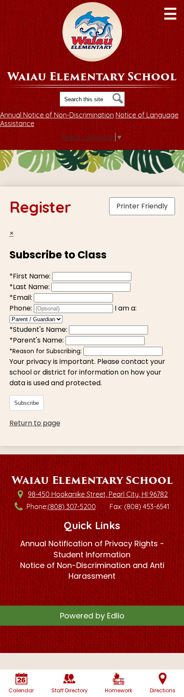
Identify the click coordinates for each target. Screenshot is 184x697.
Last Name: (30, 287)
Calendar (21, 690)
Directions (162, 690)
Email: (21, 297)
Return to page (34, 423)
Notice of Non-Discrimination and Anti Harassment (92, 570)
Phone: (21, 308)
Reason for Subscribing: (46, 351)
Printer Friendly (142, 206)
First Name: (30, 276)
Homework (118, 690)
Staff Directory (69, 690)
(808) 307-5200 (71, 506)
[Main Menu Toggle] (170, 13)
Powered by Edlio (92, 615)
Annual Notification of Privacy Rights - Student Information (92, 548)
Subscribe (26, 403)
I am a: (126, 308)
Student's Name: (39, 329)
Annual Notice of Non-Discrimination (57, 115)
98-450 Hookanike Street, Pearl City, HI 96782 (98, 494)
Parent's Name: (37, 340)
